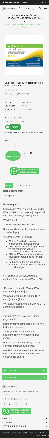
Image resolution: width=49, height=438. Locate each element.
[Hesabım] (42, 2)
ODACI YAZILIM (42, 435)
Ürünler (24, 2)
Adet (7, 140)
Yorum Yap (24, 94)
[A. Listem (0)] (46, 2)
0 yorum (8, 94)
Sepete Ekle (13, 156)
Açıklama (8, 185)
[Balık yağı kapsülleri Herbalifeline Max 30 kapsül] (24, 55)
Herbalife (26, 102)
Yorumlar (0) (25, 185)
